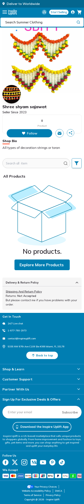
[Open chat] (59, 133)
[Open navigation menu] (4, 12)
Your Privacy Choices (45, 486)
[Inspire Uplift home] (13, 12)
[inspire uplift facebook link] (5, 462)
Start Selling (59, 12)
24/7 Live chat (15, 323)
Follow (32, 133)
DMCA (58, 490)
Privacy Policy (53, 495)
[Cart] (79, 12)
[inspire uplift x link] (15, 462)
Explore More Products (41, 264)
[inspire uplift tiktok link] (62, 462)
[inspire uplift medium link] (34, 462)
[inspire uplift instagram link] (24, 462)
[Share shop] (70, 133)
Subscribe (70, 412)
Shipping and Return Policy (24, 291)
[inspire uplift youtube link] (43, 462)
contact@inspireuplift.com (22, 338)
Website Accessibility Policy (36, 490)
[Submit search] (65, 163)
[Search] (78, 22)
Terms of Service (32, 495)
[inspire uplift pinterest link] (52, 462)
